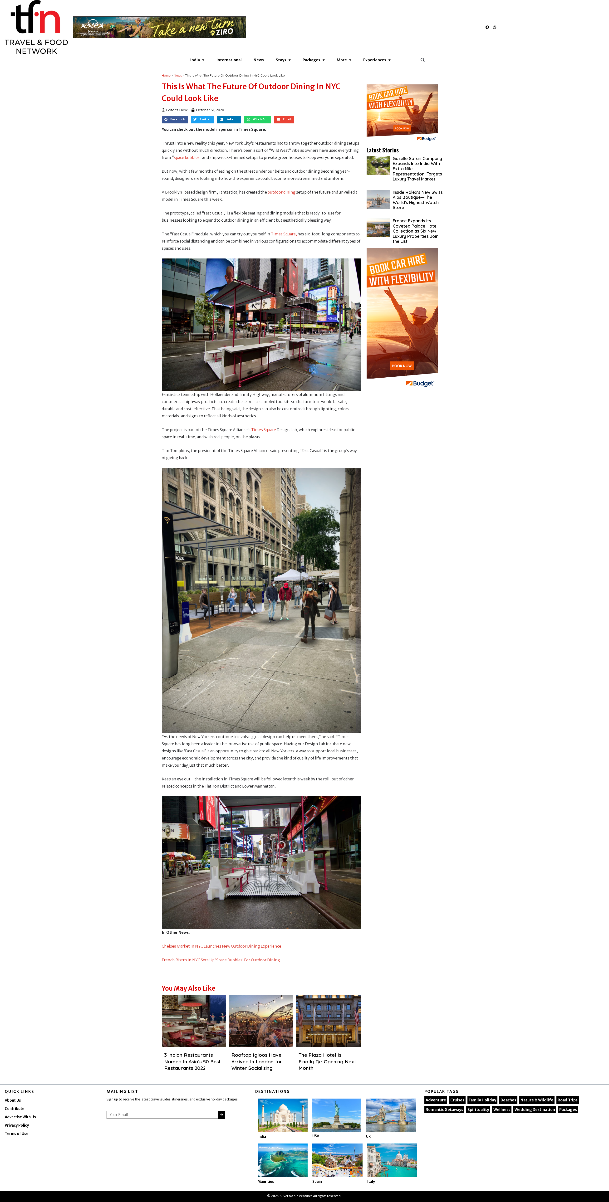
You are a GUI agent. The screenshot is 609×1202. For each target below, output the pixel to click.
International (229, 60)
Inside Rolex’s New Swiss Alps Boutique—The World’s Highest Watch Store (418, 200)
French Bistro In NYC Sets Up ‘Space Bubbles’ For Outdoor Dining (221, 960)
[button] (423, 60)
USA (315, 1136)
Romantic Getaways (444, 1109)
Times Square (264, 429)
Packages (568, 1109)
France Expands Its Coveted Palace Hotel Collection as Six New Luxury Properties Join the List (415, 231)
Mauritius (266, 1181)
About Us (13, 1100)
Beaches (508, 1100)
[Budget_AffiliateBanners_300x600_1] (402, 319)
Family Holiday (482, 1100)
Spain (317, 1181)
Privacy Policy (17, 1125)
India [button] (195, 60)
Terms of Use (16, 1133)
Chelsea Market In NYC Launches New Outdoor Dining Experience (221, 946)
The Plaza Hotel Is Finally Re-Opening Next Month (327, 1061)
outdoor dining (281, 192)
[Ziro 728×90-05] (159, 26)
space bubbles (187, 157)
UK (368, 1136)
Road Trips (568, 1100)
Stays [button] (281, 60)
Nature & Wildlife (537, 1100)
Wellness (501, 1109)
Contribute (14, 1108)
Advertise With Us (20, 1117)
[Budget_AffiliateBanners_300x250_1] (402, 114)
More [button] (342, 60)
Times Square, (284, 234)
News (259, 60)
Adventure (436, 1100)
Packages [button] (311, 60)
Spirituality (478, 1109)
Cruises (457, 1100)
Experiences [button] (374, 60)
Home (166, 75)
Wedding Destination (535, 1109)
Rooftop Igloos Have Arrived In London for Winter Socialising (256, 1061)
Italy (371, 1181)
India (262, 1136)
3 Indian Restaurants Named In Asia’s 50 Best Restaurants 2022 (192, 1061)
